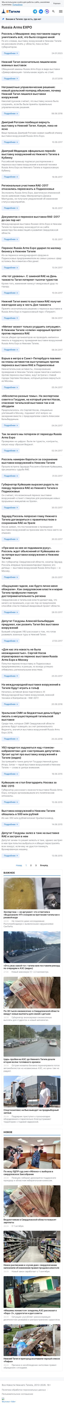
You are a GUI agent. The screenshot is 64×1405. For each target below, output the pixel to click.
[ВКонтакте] (41, 11)
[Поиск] (53, 11)
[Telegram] (35, 11)
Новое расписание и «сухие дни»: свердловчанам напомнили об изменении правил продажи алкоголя (31, 1266)
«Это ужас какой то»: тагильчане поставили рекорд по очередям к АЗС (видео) (32, 967)
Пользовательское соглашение (17, 1394)
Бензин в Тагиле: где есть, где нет (23, 19)
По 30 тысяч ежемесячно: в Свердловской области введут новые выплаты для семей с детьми (31, 1012)
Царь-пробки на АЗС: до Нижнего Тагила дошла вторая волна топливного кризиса (29, 1060)
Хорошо (56, 3)
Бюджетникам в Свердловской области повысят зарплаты (30, 1221)
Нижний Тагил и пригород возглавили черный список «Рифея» (32, 1360)
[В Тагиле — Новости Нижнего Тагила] (15, 11)
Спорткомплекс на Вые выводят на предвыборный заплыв (31, 1111)
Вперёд (44, 865)
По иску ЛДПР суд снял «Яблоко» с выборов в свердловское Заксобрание (28, 1172)
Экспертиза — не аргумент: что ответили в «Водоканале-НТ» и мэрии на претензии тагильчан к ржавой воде (32, 915)
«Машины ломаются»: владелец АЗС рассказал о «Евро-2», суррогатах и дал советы (30, 1311)
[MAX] (46, 11)
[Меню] (60, 11)
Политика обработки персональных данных (24, 1390)
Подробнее (17, 4)
